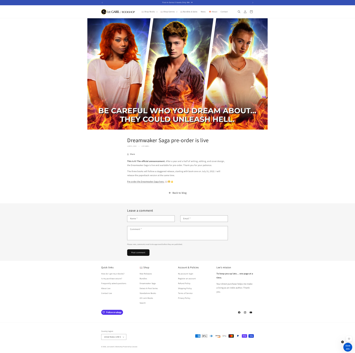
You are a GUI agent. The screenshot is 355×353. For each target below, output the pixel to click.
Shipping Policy (185, 288)
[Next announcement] (253, 2)
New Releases (146, 273)
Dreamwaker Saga (148, 283)
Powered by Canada (130, 347)
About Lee (105, 288)
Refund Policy (184, 283)
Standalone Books (148, 293)
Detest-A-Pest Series (149, 288)
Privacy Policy (184, 298)
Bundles (143, 278)
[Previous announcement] (102, 2)
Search (143, 303)
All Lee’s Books (146, 298)
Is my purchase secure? (111, 278)
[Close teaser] (342, 342)
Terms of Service (185, 293)
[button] (149, 12)
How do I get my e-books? (112, 273)
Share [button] (132, 154)
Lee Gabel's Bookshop (115, 347)
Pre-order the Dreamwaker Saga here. (145, 181)
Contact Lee (106, 293)
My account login (185, 273)
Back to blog (180, 192)
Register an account (187, 278)
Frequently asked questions (113, 283)
